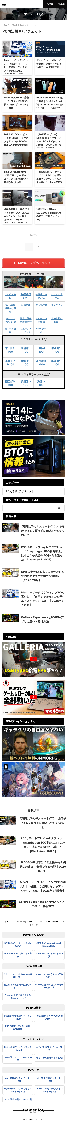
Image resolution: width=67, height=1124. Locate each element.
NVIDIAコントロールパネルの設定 (17, 944)
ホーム (7, 921)
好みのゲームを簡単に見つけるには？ (18, 986)
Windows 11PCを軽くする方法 (49, 955)
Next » (34, 234)
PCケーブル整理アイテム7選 (49, 1058)
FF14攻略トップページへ (30, 263)
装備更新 (25, 304)
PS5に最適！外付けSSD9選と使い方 (49, 1017)
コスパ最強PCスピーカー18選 (49, 1048)
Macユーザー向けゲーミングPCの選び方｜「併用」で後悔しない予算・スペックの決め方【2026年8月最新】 (16, 67)
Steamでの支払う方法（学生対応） (49, 975)
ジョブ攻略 (41, 304)
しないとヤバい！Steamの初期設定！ (18, 975)
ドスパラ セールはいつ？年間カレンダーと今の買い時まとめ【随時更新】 (49, 63)
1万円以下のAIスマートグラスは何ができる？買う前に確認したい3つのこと (42, 530)
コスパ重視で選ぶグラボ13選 (18, 1099)
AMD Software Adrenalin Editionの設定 (49, 944)
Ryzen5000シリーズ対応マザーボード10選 (17, 1090)
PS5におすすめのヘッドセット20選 (17, 1017)
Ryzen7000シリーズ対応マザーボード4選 (49, 1090)
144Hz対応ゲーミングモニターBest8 (18, 1048)
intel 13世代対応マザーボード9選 (49, 1079)
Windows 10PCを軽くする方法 (18, 955)
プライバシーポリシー (48, 921)
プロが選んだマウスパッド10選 (18, 1059)
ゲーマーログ (33, 14)
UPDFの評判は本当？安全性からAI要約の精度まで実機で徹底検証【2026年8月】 (43, 576)
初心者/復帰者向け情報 (10, 308)
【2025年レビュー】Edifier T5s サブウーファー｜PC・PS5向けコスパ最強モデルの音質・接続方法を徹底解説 (49, 141)
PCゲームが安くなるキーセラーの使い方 (49, 986)
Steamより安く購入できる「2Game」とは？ (18, 996)
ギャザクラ (57, 304)
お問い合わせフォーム (24, 921)
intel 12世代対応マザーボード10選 (18, 1079)
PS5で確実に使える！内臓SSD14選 (17, 1027)
